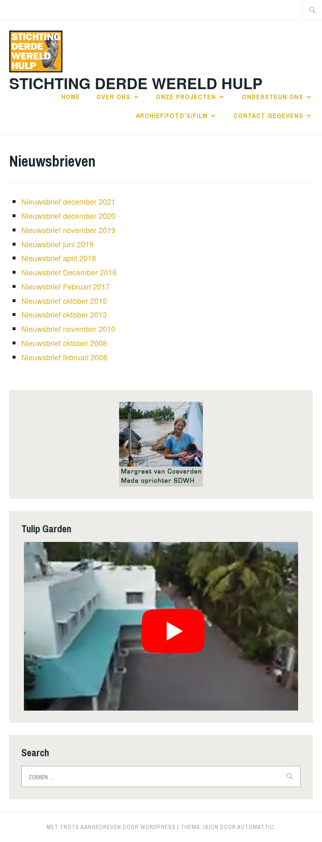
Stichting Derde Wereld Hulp (135, 83)
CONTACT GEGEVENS (268, 115)
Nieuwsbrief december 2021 (68, 201)
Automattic (255, 827)
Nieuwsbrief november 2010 (68, 328)
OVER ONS (113, 96)
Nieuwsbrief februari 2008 (64, 357)
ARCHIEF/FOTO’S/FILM (172, 115)
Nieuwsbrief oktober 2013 (64, 314)
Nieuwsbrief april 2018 (58, 257)
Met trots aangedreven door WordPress (111, 827)
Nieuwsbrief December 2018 (69, 272)
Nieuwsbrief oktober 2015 (64, 300)
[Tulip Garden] (161, 626)
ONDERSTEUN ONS (272, 96)
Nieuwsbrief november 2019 (68, 229)
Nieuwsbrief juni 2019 (57, 244)
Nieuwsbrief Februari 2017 (65, 286)
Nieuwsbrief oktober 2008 (64, 342)
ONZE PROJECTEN (186, 96)
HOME (70, 96)
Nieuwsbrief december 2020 (68, 215)
